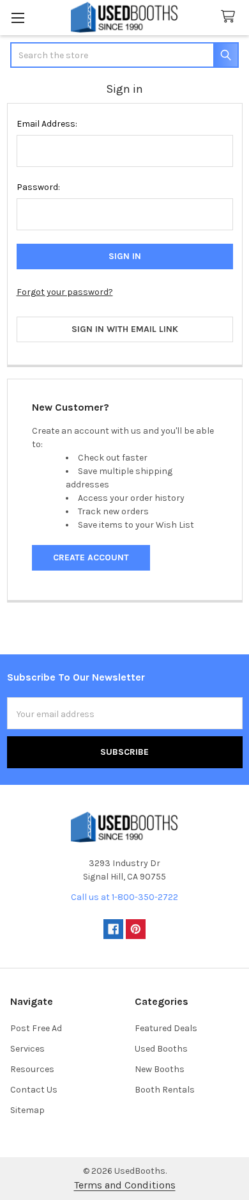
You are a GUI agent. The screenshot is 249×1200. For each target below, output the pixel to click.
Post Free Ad (36, 1028)
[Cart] (230, 17)
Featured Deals (166, 1028)
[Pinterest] (136, 929)
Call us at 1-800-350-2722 (124, 897)
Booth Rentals (165, 1089)
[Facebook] (113, 929)
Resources (32, 1069)
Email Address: (47, 123)
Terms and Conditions (125, 1185)
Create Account (91, 557)
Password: (38, 187)
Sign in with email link (125, 329)
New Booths (160, 1069)
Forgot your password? (65, 292)
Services (27, 1048)
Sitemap (27, 1110)
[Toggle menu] (17, 17)
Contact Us (33, 1089)
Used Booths (161, 1048)
